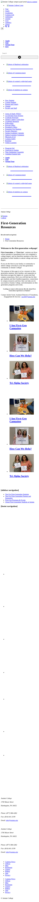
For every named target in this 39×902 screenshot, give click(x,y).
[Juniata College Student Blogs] (21, 672)
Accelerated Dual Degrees (14, 116)
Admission (9, 17)
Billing (7, 871)
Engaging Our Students (13, 129)
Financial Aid (9, 148)
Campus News (10, 862)
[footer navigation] (9, 506)
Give (7, 21)
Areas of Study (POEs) (13, 114)
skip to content (32, 2)
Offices (7, 864)
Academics (9, 13)
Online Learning (10, 143)
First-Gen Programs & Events (15, 500)
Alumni (7, 19)
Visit (6, 9)
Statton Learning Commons (14, 135)
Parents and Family (11, 104)
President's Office (11, 127)
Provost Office (10, 125)
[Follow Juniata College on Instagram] (21, 639)
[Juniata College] (21, 5)
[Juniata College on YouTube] (21, 755)
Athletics (8, 22)
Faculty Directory (11, 131)
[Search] (19, 57)
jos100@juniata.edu (28, 297)
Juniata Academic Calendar (14, 133)
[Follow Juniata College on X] (21, 606)
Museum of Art (10, 137)
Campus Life (9, 15)
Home (7, 239)
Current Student (10, 102)
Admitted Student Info (12, 154)
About (7, 24)
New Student (9, 100)
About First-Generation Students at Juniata (19, 502)
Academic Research (12, 121)
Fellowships (9, 123)
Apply (7, 11)
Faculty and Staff (11, 108)
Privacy (7, 875)
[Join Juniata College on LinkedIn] (21, 731)
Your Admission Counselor (14, 152)
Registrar (8, 141)
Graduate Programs (11, 118)
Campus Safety (10, 139)
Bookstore (8, 867)
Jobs (6, 873)
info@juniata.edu (12, 820)
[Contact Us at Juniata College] (21, 699)
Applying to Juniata (12, 150)
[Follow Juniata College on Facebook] (21, 574)
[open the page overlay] (7, 26)
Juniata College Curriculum (14, 119)
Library (7, 869)
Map (6, 866)
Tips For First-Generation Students (17, 494)
